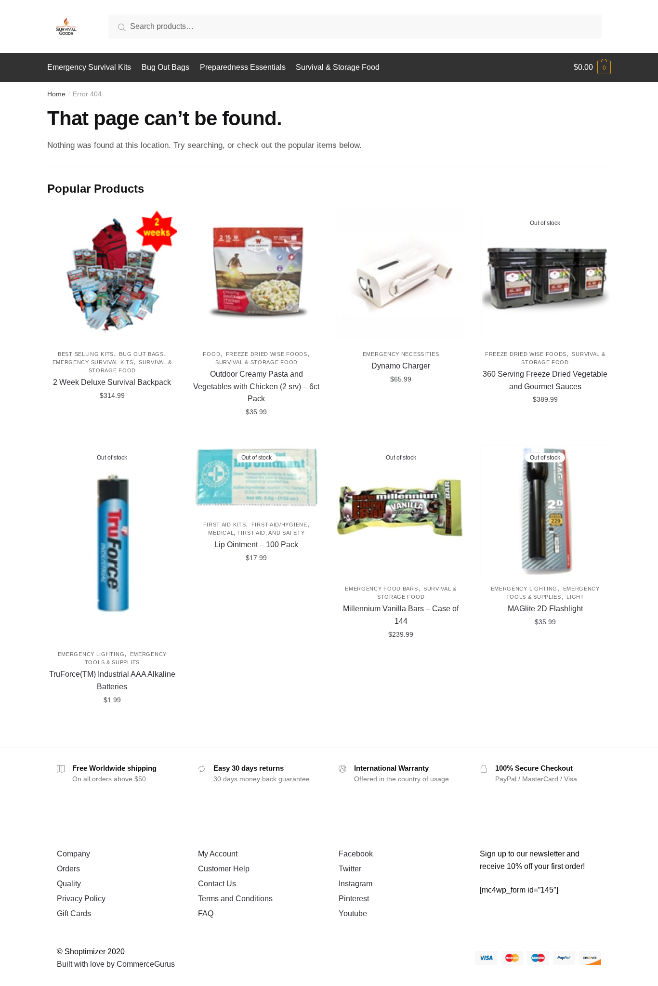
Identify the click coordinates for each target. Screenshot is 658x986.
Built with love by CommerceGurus (116, 964)
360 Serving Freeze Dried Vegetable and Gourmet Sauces (545, 380)
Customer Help (224, 869)
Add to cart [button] (256, 433)
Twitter (350, 869)
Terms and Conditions (235, 898)
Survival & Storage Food (256, 362)
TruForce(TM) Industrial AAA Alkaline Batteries (112, 680)
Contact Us (217, 884)
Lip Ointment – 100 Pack (256, 544)
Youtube (353, 913)
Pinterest (354, 898)
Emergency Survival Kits (93, 362)
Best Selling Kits (86, 354)
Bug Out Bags (141, 354)
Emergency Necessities (401, 354)
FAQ (205, 913)
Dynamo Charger (400, 366)
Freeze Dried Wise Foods (266, 354)
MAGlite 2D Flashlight (545, 609)
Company (73, 854)
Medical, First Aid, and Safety (256, 533)
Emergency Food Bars (381, 589)
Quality (69, 884)
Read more (545, 433)
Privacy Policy (81, 898)
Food (211, 354)
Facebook (356, 854)
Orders (68, 869)
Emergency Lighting (91, 654)
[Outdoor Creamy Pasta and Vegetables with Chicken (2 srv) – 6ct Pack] (257, 275)
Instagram (355, 884)
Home (56, 94)
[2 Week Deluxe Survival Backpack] (112, 275)
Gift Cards (74, 913)
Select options (112, 433)
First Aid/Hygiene (279, 524)
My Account (217, 854)
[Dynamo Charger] (401, 275)
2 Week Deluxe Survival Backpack (112, 382)
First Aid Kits (224, 524)
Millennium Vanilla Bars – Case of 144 (401, 615)
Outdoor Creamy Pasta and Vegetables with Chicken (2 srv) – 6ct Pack (256, 386)
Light (575, 597)
